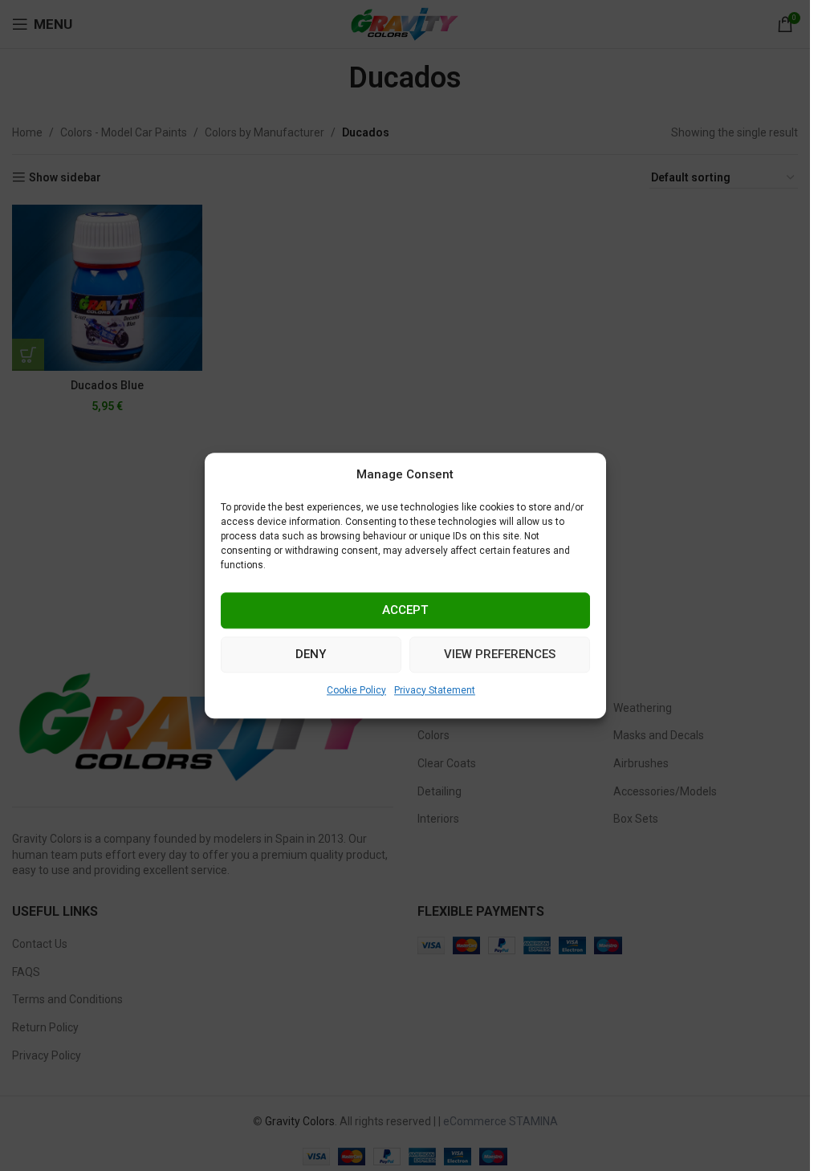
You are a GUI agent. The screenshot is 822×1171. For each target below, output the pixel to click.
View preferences (499, 654)
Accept (405, 610)
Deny (310, 654)
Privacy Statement (434, 690)
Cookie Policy (356, 690)
